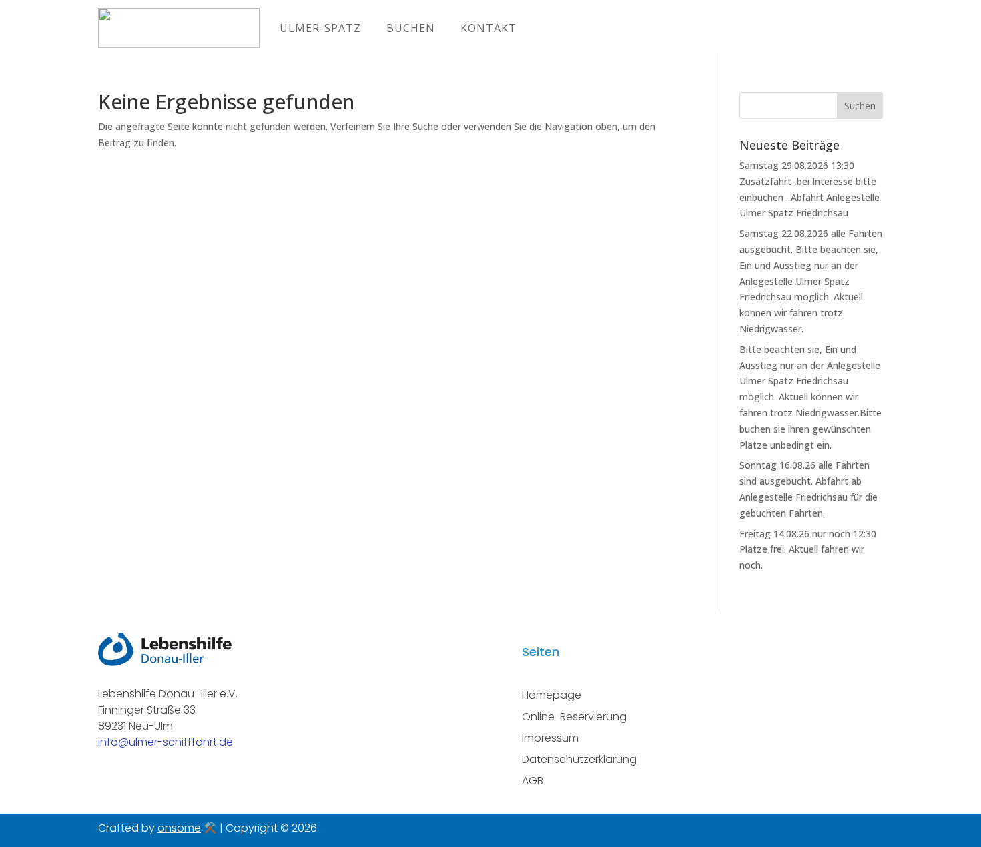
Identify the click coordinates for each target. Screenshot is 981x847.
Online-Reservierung (574, 716)
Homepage (551, 695)
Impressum (550, 738)
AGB (532, 780)
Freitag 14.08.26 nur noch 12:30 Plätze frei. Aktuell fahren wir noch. (807, 549)
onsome (179, 828)
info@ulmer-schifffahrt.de (165, 742)
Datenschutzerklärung (579, 759)
